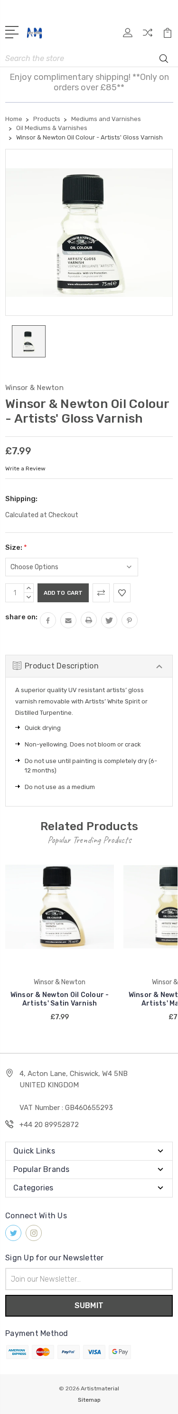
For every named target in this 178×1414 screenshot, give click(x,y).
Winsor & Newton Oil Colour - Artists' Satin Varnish (59, 999)
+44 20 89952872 (49, 1124)
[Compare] (147, 35)
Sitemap (89, 1400)
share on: (21, 617)
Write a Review (25, 468)
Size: (16, 547)
